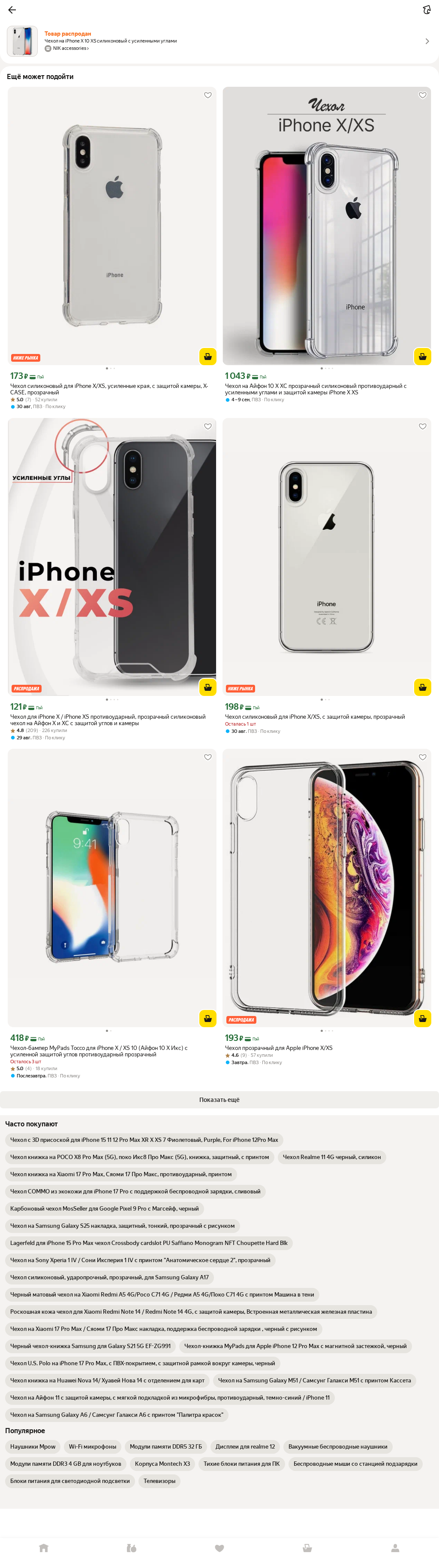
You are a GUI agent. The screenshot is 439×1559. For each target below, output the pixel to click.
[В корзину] (207, 356)
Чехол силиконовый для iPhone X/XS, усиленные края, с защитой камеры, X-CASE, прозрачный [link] (109, 389)
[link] (144, 1140)
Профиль (395, 1548)
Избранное (220, 1548)
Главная (44, 1548)
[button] (12, 10)
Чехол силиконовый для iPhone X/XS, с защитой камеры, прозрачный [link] (315, 717)
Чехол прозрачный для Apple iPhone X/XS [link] (279, 1048)
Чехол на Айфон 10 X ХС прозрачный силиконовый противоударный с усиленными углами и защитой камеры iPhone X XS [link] (316, 389)
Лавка (132, 1548)
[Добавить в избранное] (208, 95)
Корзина (307, 1548)
